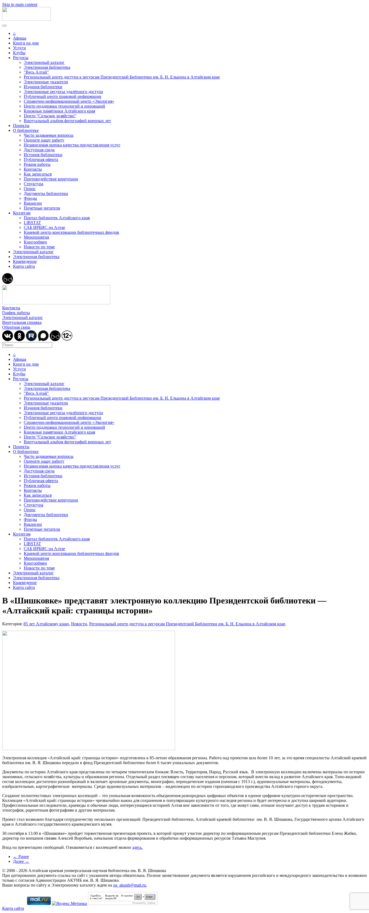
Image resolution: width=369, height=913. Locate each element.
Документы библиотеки (46, 193)
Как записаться (38, 174)
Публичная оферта (41, 159)
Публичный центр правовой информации (62, 96)
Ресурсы (20, 57)
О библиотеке (26, 130)
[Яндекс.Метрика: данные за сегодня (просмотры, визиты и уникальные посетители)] (69, 903)
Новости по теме (39, 247)
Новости (79, 624)
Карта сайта (24, 266)
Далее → (21, 861)
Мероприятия (36, 237)
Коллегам (22, 213)
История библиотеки (43, 154)
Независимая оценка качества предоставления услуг (72, 145)
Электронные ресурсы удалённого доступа (63, 91)
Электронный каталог (44, 62)
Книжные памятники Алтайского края (59, 111)
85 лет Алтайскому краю (46, 624)
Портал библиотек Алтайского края (57, 217)
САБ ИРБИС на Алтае (44, 227)
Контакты (33, 169)
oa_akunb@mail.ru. (130, 885)
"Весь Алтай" (36, 72)
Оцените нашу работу (44, 140)
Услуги (19, 48)
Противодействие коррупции (51, 179)
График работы (16, 312)
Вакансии (33, 203)
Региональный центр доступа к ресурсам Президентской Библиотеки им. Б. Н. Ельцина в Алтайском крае (122, 77)
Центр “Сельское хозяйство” (50, 116)
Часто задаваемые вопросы (48, 135)
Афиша (19, 38)
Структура (33, 183)
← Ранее (21, 856)
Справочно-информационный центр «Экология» (69, 101)
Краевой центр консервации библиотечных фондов (71, 232)
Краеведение (25, 261)
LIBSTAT (32, 222)
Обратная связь (16, 327)
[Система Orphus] (122, 903)
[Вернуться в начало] (26, 19)
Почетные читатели (42, 208)
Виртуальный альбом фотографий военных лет (67, 120)
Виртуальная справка (22, 322)
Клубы (19, 52)
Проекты (21, 125)
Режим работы (37, 164)
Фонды (30, 198)
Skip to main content (19, 4)
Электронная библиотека (47, 67)
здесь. (137, 847)
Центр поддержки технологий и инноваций (64, 106)
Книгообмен (35, 242)
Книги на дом (26, 43)
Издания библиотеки (43, 86)
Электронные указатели (46, 82)
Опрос (30, 188)
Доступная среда (39, 149)
